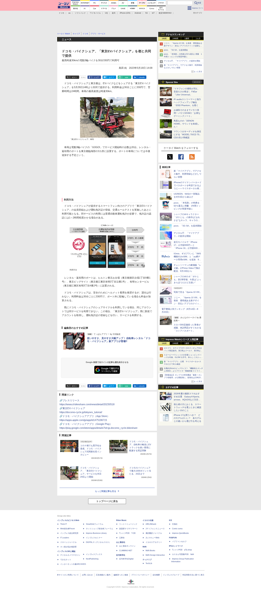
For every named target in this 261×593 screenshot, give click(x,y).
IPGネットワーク (176, 546)
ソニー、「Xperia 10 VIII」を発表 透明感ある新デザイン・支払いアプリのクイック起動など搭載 (183, 45)
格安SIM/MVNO (165, 13)
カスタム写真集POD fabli (183, 554)
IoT (153, 13)
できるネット (65, 560)
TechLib (149, 563)
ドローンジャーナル (68, 542)
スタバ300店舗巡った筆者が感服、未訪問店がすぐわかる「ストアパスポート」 (187, 327)
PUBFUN (173, 538)
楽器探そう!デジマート (128, 529)
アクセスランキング (175, 34)
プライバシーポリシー (140, 575)
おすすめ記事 (172, 387)
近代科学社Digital (126, 559)
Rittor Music (121, 520)
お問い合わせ (87, 575)
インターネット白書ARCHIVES (73, 564)
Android (138, 13)
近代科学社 (120, 555)
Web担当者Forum (67, 529)
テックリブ (147, 560)
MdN (145, 547)
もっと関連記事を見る (105, 491)
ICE (170, 520)
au (69, 13)
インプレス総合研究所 (69, 533)
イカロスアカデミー (154, 542)
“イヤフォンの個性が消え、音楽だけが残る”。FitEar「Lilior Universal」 (187, 91)
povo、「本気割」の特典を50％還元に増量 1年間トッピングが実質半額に (187, 206)
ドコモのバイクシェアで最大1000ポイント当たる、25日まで (140, 471)
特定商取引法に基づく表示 (193, 575)
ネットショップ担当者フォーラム (99, 529)
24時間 (175, 38)
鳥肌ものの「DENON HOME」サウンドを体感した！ (186, 124)
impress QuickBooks (180, 533)
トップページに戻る (107, 501)
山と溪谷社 (120, 542)
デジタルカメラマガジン (70, 555)
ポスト (74, 77)
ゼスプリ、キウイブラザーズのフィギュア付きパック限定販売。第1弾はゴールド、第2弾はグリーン (183, 350)
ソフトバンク (80, 13)
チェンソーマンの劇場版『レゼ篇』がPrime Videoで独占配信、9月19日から (187, 268)
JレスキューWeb (152, 538)
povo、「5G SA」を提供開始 (176, 50)
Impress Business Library (96, 533)
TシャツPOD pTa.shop (182, 550)
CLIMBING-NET (125, 550)
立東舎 (122, 538)
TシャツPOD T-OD (127, 533)
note (126, 77)
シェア (96, 77)
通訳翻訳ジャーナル (154, 533)
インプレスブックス (94, 554)
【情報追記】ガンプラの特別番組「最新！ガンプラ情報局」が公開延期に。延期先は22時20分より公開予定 (183, 377)
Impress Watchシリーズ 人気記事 (182, 339)
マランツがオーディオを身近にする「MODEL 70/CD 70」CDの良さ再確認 (187, 134)
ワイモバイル (95, 13)
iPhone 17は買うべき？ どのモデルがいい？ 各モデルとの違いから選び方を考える (187, 418)
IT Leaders (64, 538)
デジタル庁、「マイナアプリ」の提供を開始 (182, 61)
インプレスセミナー (94, 538)
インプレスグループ (171, 575)
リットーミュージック (128, 524)
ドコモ (61, 13)
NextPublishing (92, 559)
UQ (106, 13)
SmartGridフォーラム (94, 524)
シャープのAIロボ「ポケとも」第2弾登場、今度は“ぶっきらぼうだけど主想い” (187, 279)
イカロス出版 (148, 520)
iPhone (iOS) (125, 13)
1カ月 (198, 38)
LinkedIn (142, 77)
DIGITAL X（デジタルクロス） (98, 542)
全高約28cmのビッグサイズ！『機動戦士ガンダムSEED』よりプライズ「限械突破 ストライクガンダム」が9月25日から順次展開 (183, 371)
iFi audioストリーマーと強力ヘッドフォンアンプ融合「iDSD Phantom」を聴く (187, 102)
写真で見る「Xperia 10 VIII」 (187, 292)
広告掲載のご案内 (103, 575)
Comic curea (177, 529)
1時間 (164, 38)
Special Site (172, 82)
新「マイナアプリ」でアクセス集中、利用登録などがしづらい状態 (187, 174)
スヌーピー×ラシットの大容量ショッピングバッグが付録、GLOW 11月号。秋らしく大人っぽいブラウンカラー (183, 357)
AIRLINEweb (151, 524)
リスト (83, 77)
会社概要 (156, 575)
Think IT (63, 524)
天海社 (174, 524)
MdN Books (150, 550)
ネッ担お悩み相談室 (68, 547)
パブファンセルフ (179, 541)
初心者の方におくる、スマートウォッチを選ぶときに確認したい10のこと (187, 407)
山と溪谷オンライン (127, 546)
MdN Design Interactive (155, 555)
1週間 (186, 38)
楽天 (114, 13)
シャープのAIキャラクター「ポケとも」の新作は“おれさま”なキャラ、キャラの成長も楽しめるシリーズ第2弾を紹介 (187, 220)
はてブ (111, 77)
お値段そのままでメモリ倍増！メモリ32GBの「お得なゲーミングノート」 (187, 113)
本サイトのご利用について (68, 575)
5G (146, 13)
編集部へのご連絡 (121, 575)
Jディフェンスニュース (155, 529)
